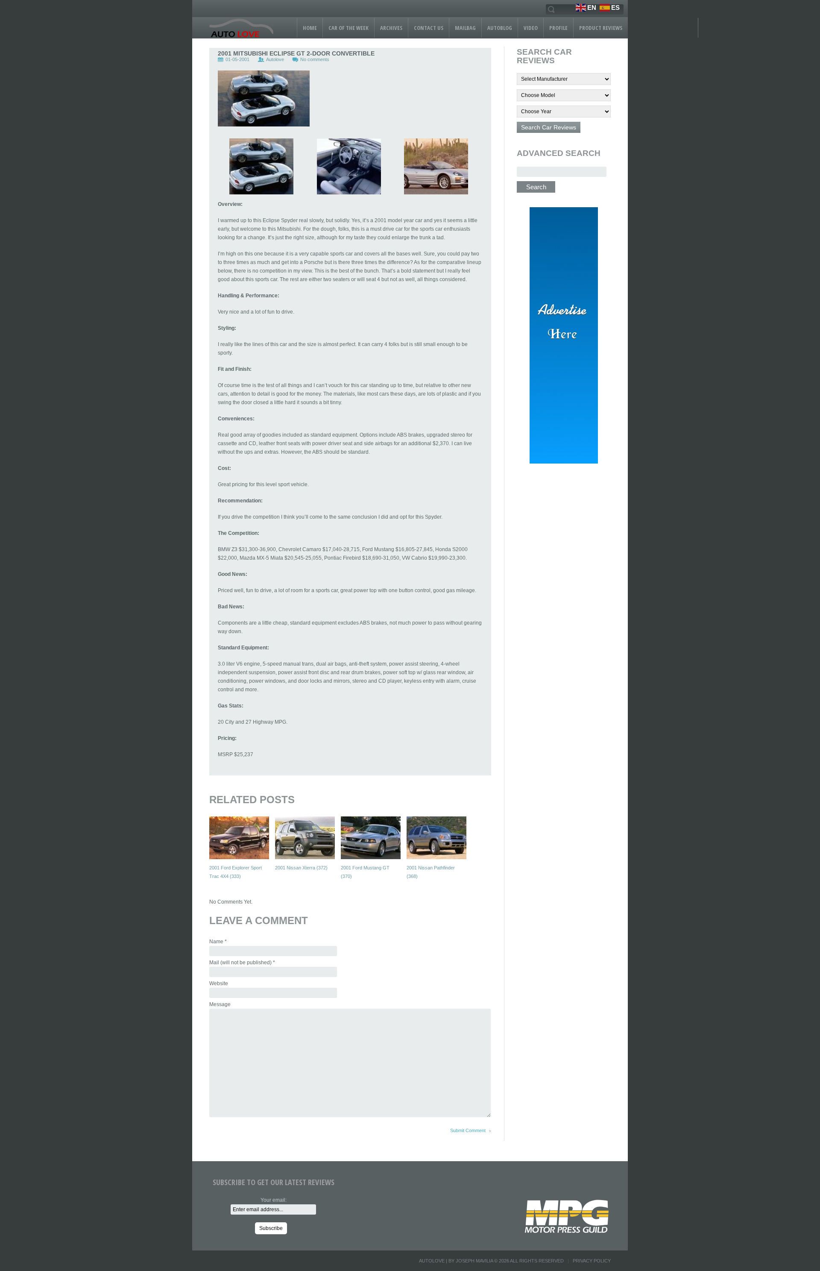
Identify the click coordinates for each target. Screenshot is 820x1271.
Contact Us (428, 28)
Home (310, 28)
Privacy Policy (592, 1260)
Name (218, 942)
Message (220, 1004)
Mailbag (465, 28)
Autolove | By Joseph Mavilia (456, 1260)
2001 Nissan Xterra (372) (301, 867)
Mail (242, 963)
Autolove (275, 59)
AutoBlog (499, 28)
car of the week (348, 28)
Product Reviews (600, 28)
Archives (391, 28)
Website (218, 983)
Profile (558, 28)
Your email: (274, 1200)
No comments (314, 59)
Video (531, 28)
